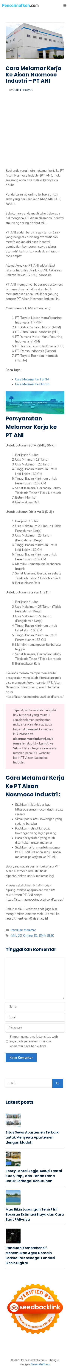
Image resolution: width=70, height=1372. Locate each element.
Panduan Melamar (23, 930)
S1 (36, 936)
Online (28, 936)
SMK (50, 936)
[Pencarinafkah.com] (20, 5)
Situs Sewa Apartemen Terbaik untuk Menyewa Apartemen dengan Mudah (32, 1137)
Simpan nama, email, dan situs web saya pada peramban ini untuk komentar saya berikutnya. (34, 1041)
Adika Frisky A (22, 90)
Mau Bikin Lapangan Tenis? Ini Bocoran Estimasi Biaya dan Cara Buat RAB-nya (35, 1214)
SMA (42, 936)
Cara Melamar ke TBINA (32, 379)
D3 (20, 936)
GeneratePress (40, 1364)
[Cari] (57, 1083)
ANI (13, 936)
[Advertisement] (35, 133)
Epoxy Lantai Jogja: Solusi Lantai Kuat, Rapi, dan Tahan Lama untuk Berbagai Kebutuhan (34, 1175)
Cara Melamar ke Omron (32, 384)
